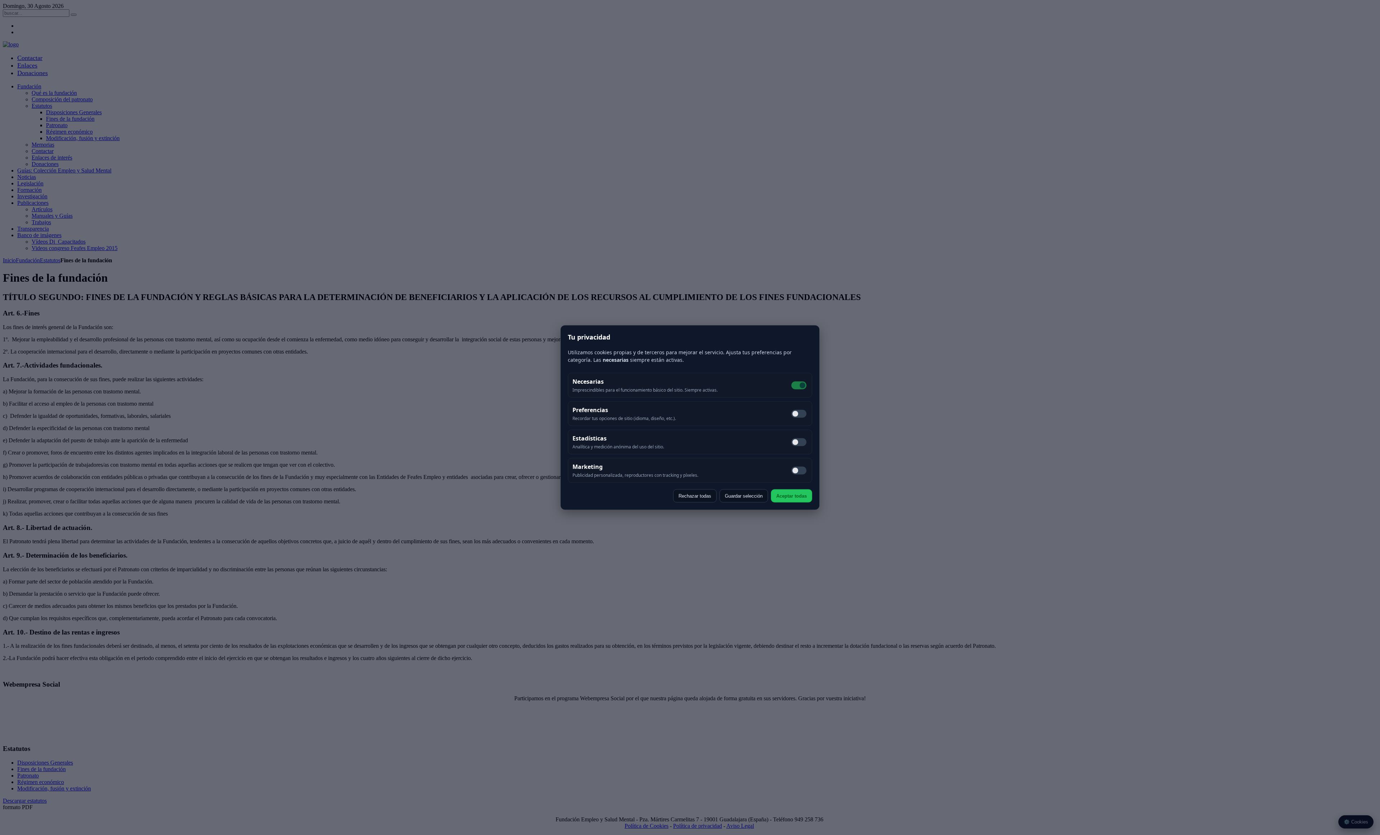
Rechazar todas (694, 496)
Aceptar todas (791, 496)
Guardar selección (744, 496)
